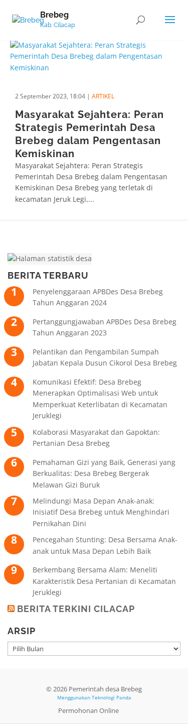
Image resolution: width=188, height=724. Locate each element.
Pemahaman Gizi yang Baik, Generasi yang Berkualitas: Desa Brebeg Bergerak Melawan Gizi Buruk (104, 473)
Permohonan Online (88, 710)
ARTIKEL (103, 96)
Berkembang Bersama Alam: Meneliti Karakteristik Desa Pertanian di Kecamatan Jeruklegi (104, 581)
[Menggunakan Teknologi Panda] (28, 20)
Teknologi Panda (111, 697)
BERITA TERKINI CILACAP (76, 609)
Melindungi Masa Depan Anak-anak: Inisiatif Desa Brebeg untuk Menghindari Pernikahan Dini (101, 512)
